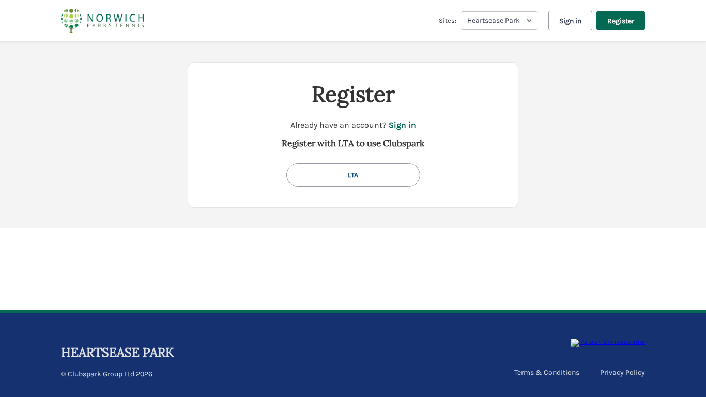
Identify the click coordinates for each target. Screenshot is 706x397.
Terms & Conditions (546, 372)
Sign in (570, 21)
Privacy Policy (622, 372)
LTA (353, 175)
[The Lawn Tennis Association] (608, 343)
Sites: (447, 20)
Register (620, 21)
